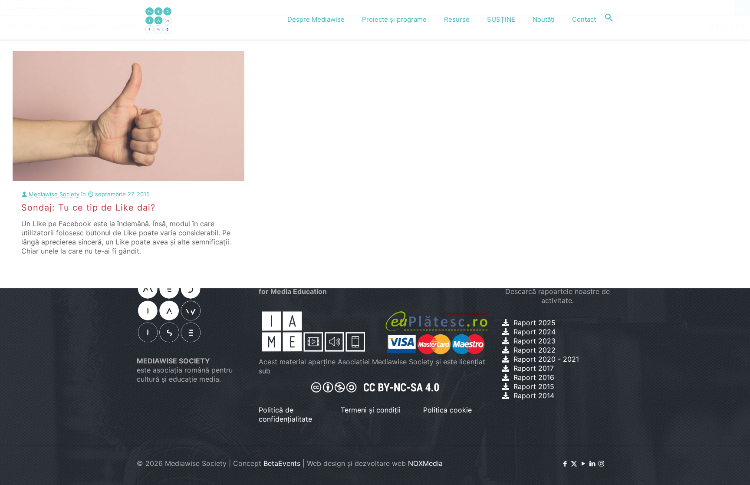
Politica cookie (447, 410)
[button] (609, 19)
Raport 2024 (534, 331)
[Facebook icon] (565, 463)
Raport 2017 (533, 368)
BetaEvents (281, 463)
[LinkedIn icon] (592, 463)
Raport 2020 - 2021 (546, 359)
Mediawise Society (54, 194)
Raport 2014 (533, 395)
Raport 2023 (534, 341)
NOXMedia (425, 463)
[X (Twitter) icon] (574, 463)
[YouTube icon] (583, 463)
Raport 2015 (533, 386)
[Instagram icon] (601, 463)
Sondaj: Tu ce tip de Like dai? (88, 207)
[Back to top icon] (708, 467)
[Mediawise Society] (158, 19)
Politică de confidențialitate (285, 414)
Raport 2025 (534, 322)
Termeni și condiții (371, 410)
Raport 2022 (534, 350)
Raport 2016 (533, 377)
